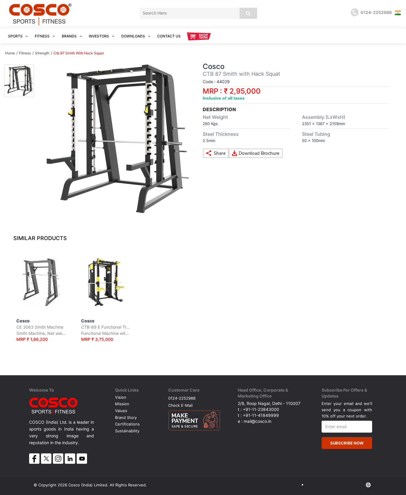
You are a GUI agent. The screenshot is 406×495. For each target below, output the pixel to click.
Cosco (41, 330)
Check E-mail (180, 405)
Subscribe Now (346, 443)
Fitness (25, 53)
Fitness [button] (43, 36)
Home (10, 53)
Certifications (127, 424)
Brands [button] (70, 36)
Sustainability (127, 430)
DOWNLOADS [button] (133, 36)
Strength (42, 53)
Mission (122, 403)
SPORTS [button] (15, 36)
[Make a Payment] (194, 419)
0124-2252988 (182, 398)
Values (121, 410)
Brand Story (126, 417)
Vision (120, 397)
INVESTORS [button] (99, 36)
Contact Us (169, 36)
